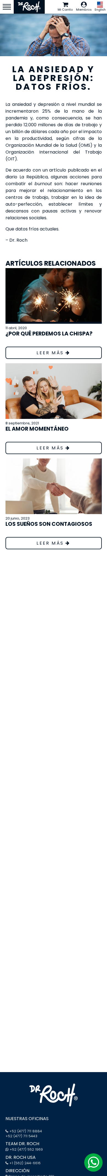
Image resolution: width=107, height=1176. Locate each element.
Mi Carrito (65, 10)
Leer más (51, 353)
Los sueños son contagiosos (48, 524)
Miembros (84, 10)
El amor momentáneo (37, 429)
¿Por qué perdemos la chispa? (48, 333)
